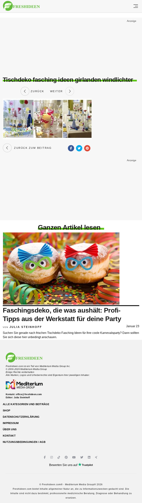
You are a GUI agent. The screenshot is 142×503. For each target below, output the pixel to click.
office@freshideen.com (29, 394)
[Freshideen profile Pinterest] (67, 457)
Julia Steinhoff (25, 326)
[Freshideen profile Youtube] (74, 457)
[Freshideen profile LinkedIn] (89, 457)
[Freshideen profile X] (82, 457)
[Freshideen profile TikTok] (59, 457)
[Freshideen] (21, 6)
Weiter (57, 91)
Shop (6, 410)
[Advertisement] (71, 45)
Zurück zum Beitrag (32, 147)
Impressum (11, 423)
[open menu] (135, 6)
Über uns (9, 429)
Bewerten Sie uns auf (63, 465)
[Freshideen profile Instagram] (52, 457)
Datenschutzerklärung (21, 416)
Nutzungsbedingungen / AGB (24, 441)
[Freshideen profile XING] (96, 457)
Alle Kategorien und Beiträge (26, 404)
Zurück (36, 91)
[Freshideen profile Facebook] (45, 457)
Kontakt (9, 435)
